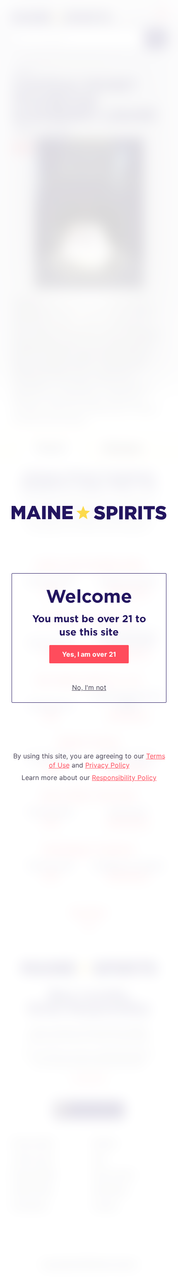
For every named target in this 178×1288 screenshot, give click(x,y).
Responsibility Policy (124, 777)
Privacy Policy (107, 765)
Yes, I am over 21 (89, 654)
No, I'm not (89, 687)
